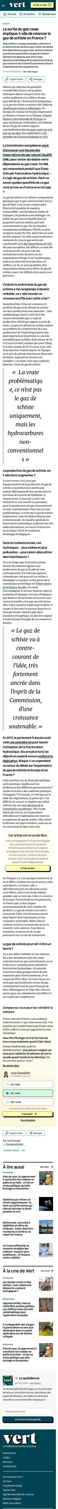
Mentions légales (12, 1498)
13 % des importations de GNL (35, 243)
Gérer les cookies (12, 1503)
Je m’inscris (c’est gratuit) (27, 1419)
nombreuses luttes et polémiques (22, 108)
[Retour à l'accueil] (17, 5)
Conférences (9, 1466)
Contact (7, 1481)
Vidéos (6, 1457)
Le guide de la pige (12, 1485)
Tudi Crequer (32, 71)
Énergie (6, 23)
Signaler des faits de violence (18, 1494)
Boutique (7, 1461)
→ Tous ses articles (13, 1144)
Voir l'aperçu (35, 1383)
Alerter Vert (9, 1490)
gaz (23, 1150)
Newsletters (9, 1453)
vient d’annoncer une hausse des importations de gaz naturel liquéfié (27, 150)
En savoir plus (11, 1065)
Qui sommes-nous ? (13, 1476)
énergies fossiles (11, 1150)
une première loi (21, 742)
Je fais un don (40, 4)
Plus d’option (28, 1120)
